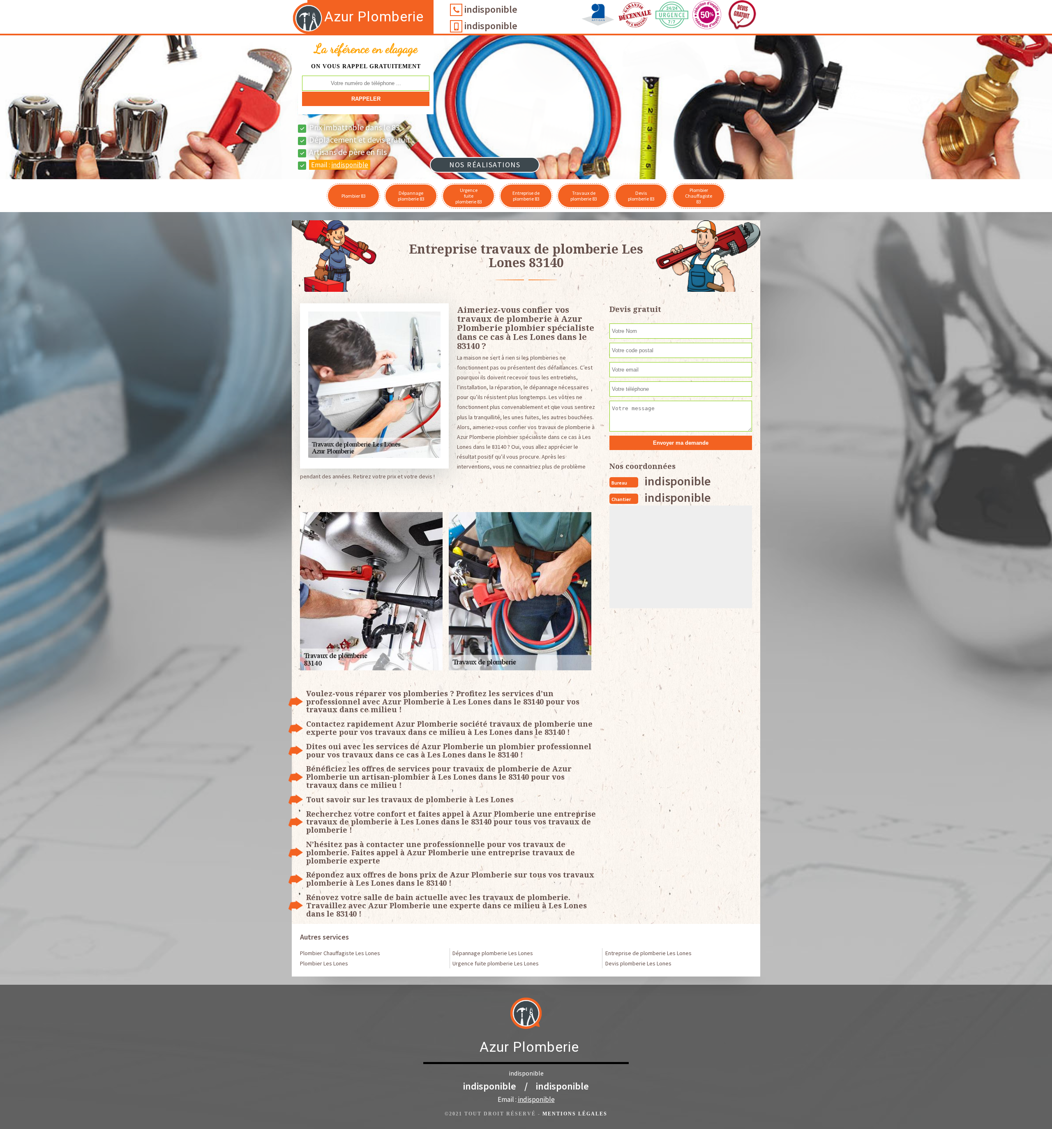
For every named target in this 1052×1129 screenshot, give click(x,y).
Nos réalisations (484, 164)
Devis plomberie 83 (641, 196)
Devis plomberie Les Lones (638, 963)
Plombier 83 (353, 196)
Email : (339, 164)
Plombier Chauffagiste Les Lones (340, 953)
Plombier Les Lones (324, 963)
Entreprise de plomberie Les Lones (648, 953)
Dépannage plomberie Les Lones (492, 953)
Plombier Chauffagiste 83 (698, 196)
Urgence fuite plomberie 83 (468, 196)
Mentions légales (574, 1114)
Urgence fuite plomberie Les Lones (495, 963)
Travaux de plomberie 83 (583, 196)
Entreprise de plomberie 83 (526, 196)
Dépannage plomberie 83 (411, 196)
